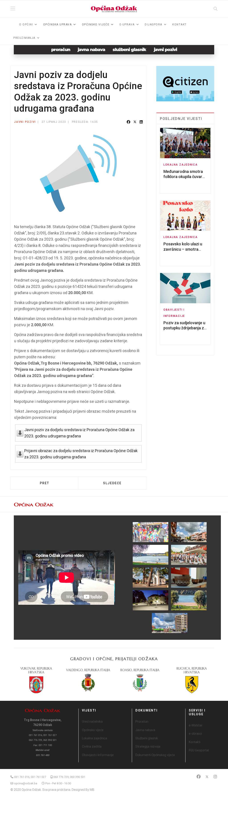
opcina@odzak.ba (25, 783)
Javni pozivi (25, 121)
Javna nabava (145, 730)
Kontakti (194, 742)
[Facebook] (128, 122)
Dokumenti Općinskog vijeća (155, 755)
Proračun (141, 721)
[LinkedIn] (141, 122)
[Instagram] (215, 776)
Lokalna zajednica (180, 164)
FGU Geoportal (199, 750)
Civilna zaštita (92, 746)
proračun (60, 49)
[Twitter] (134, 122)
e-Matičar (195, 725)
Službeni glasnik (146, 738)
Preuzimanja (24, 37)
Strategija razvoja (147, 746)
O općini (26, 24)
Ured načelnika (92, 721)
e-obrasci (195, 733)
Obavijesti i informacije (98, 755)
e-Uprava (127, 24)
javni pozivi (165, 49)
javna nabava (91, 49)
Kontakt (179, 24)
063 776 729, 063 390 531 (69, 777)
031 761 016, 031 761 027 (30, 777)
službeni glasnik (129, 49)
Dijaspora (153, 24)
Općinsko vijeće (93, 730)
